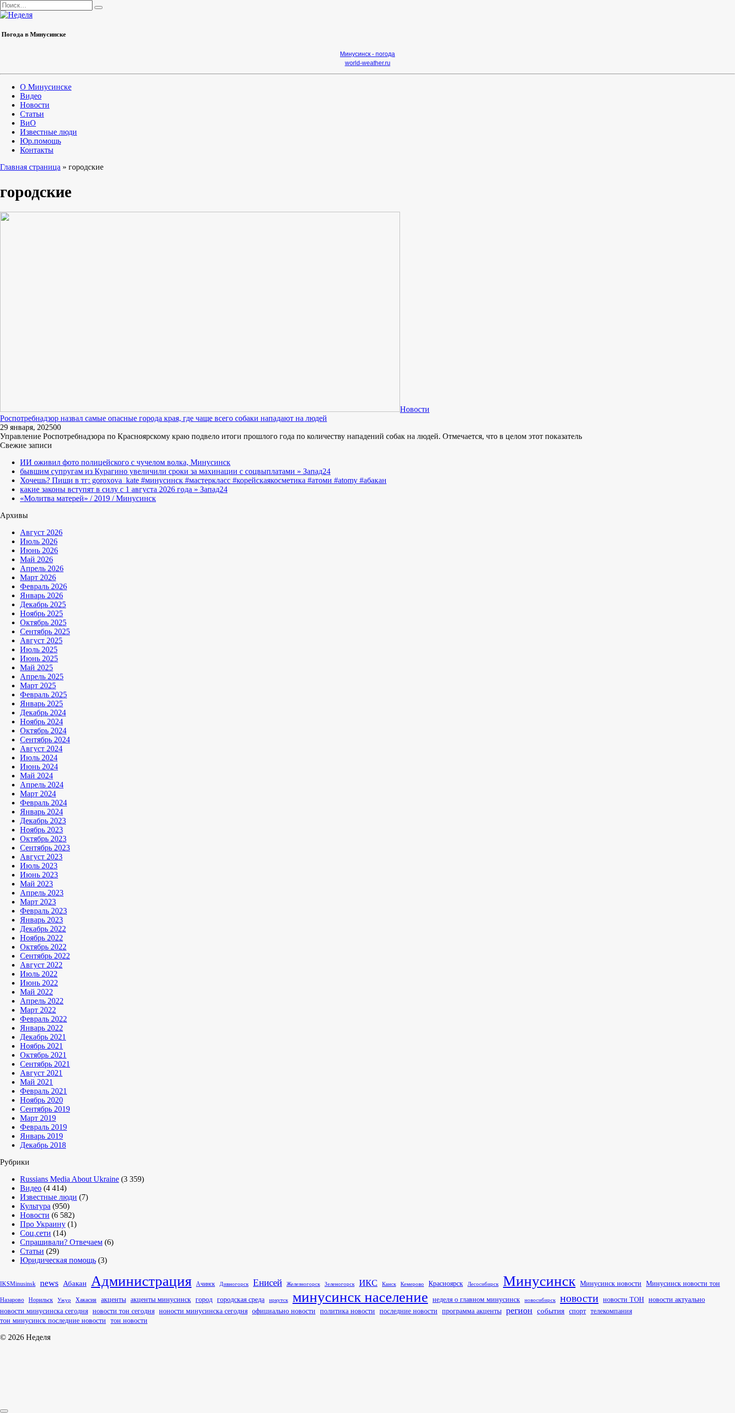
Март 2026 (38, 577)
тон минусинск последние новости (53, 1320)
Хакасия (86, 1299)
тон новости (129, 1320)
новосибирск (540, 1300)
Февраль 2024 (43, 802)
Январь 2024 (41, 811)
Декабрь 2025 (43, 604)
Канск (389, 1284)
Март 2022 (38, 1010)
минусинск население (360, 1297)
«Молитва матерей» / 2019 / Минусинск (88, 498)
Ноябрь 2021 (41, 1046)
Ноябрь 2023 (41, 829)
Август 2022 (41, 965)
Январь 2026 (41, 595)
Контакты (37, 150)
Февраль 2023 (43, 910)
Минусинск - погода (367, 54)
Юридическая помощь (58, 1260)
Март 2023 (38, 901)
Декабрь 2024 (43, 712)
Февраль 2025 (43, 694)
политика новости (347, 1311)
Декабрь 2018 (43, 1145)
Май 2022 (36, 992)
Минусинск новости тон (683, 1283)
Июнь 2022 (39, 983)
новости (579, 1298)
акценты (113, 1299)
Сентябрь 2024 (45, 739)
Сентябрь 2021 (45, 1064)
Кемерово (412, 1284)
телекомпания (611, 1311)
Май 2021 (36, 1082)
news (49, 1283)
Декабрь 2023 (43, 820)
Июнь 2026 (39, 550)
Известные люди (48, 132)
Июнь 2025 (39, 658)
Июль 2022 (39, 974)
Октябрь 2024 (43, 730)
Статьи (32, 114)
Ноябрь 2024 (41, 721)
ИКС (368, 1283)
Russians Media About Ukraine (69, 1179)
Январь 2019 (41, 1136)
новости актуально (676, 1299)
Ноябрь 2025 (41, 613)
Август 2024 (41, 748)
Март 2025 (38, 685)
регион (519, 1310)
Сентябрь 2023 (45, 847)
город (204, 1299)
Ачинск (205, 1284)
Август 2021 (41, 1073)
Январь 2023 (41, 919)
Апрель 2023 (42, 892)
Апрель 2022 (42, 1001)
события (550, 1311)
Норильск (40, 1300)
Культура (35, 1206)
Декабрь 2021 (43, 1037)
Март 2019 (38, 1118)
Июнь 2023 (39, 874)
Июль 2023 (39, 865)
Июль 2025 (39, 649)
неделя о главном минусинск (476, 1299)
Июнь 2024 (39, 766)
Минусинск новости (611, 1283)
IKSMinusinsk (18, 1283)
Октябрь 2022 (43, 947)
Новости (35, 105)
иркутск (278, 1300)
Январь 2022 (41, 1028)
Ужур (64, 1300)
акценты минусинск (160, 1299)
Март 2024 (38, 793)
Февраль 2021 (43, 1091)
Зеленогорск (339, 1284)
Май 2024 (36, 775)
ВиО (28, 123)
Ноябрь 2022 (41, 937)
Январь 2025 (41, 703)
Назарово (12, 1300)
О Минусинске (46, 87)
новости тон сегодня (123, 1311)
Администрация (141, 1281)
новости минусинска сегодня (44, 1311)
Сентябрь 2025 (45, 631)
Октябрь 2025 (43, 622)
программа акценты (472, 1311)
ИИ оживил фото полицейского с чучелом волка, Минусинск (125, 462)
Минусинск (539, 1281)
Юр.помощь (40, 141)
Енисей (267, 1282)
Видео (31, 96)
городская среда (240, 1299)
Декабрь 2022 (43, 928)
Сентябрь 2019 (45, 1109)
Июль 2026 (39, 541)
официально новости (284, 1311)
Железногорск (303, 1284)
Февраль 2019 (43, 1127)
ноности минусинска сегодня (203, 1311)
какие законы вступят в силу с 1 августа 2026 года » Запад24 (124, 489)
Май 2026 (36, 559)
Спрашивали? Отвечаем (61, 1242)
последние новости (409, 1311)
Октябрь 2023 (43, 838)
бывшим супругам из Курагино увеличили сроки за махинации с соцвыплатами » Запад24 (175, 471)
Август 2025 (41, 640)
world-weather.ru (367, 63)
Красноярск (445, 1283)
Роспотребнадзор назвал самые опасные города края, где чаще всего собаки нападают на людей (163, 418)
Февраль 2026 (43, 586)
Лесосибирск (483, 1284)
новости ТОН (623, 1299)
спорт (577, 1311)
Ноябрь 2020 (41, 1100)
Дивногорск (234, 1284)
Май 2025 (36, 667)
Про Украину (43, 1224)
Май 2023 (36, 883)
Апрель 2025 (42, 676)
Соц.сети (35, 1233)
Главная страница (30, 167)
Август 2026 (41, 532)
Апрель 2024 (42, 784)
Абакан (74, 1283)
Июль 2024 (39, 757)
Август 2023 (41, 856)
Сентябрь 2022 (45, 956)
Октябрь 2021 (43, 1055)
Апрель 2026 (42, 568)
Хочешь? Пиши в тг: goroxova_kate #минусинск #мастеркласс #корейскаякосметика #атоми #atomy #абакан (203, 480)
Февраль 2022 (43, 1019)
